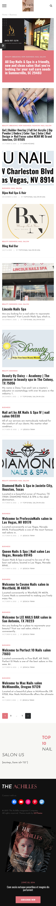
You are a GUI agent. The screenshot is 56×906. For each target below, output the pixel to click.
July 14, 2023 (7, 250)
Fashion (36, 126)
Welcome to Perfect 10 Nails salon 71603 (26, 651)
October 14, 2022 (9, 569)
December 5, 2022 (9, 320)
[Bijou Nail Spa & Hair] (28, 168)
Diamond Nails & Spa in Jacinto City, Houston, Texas (27, 487)
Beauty (8, 57)
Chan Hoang (28, 144)
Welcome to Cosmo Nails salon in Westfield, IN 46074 (25, 586)
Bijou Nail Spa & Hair (14, 193)
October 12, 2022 (9, 634)
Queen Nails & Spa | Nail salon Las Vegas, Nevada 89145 (26, 553)
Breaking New (18, 57)
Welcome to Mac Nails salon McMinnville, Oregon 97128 (22, 684)
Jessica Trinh (29, 429)
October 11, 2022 (9, 700)
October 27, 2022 (9, 429)
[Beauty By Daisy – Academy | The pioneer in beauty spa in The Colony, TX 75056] (28, 348)
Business (30, 57)
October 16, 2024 (9, 144)
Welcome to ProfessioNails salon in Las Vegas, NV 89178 (27, 520)
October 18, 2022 (9, 503)
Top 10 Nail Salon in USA (34, 197)
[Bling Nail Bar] (28, 221)
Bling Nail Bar (10, 246)
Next (28, 716)
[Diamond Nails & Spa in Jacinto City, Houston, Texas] (28, 458)
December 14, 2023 (9, 197)
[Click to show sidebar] (3, 46)
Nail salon (40, 57)
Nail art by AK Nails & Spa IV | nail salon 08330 (26, 414)
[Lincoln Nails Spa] (28, 282)
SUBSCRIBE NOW (28, 899)
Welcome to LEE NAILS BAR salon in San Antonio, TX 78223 (26, 618)
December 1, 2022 (9, 397)
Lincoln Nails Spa (14, 308)
